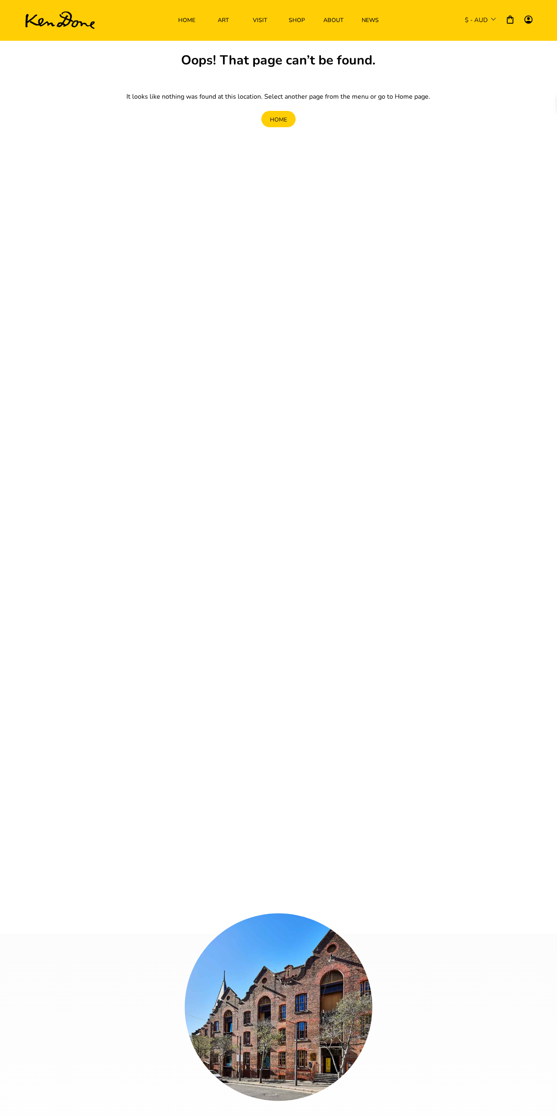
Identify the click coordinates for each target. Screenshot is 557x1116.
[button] (223, 20)
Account (528, 19)
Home (278, 119)
